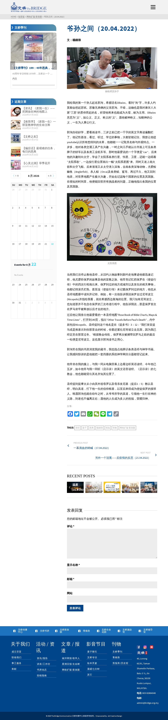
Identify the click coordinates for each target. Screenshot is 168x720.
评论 (70, 526)
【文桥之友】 (30, 136)
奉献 (14, 668)
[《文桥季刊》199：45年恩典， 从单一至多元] (33, 48)
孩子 (84, 427)
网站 (70, 593)
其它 (89, 674)
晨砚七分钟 (93, 668)
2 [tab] (102, 491)
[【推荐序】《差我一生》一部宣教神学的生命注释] (16, 125)
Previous (70, 487)
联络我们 (16, 657)
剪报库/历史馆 (120, 663)
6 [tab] (118, 491)
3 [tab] (106, 491)
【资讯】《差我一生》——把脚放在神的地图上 (38, 109)
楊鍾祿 (99, 427)
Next (154, 487)
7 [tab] (122, 491)
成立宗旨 (16, 651)
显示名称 (73, 565)
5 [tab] (114, 491)
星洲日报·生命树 (71, 663)
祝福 (108, 427)
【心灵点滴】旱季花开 (36, 163)
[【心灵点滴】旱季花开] (16, 165)
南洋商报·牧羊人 (71, 658)
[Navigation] (153, 7)
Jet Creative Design (115, 716)
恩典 (91, 427)
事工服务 (16, 663)
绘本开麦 (92, 663)
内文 (14, 78)
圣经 (77, 427)
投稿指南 (42, 675)
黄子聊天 (92, 651)
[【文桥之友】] (16, 138)
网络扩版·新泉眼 (127, 427)
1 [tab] (98, 491)
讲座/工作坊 (43, 663)
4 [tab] (110, 491)
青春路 (116, 657)
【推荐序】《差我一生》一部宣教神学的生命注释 (39, 123)
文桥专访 (92, 657)
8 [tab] (125, 491)
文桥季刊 (117, 651)
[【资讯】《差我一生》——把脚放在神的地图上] (16, 111)
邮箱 (70, 579)
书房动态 (42, 669)
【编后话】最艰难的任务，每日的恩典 (39, 149)
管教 (115, 427)
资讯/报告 (42, 658)
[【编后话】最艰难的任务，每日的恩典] (16, 151)
